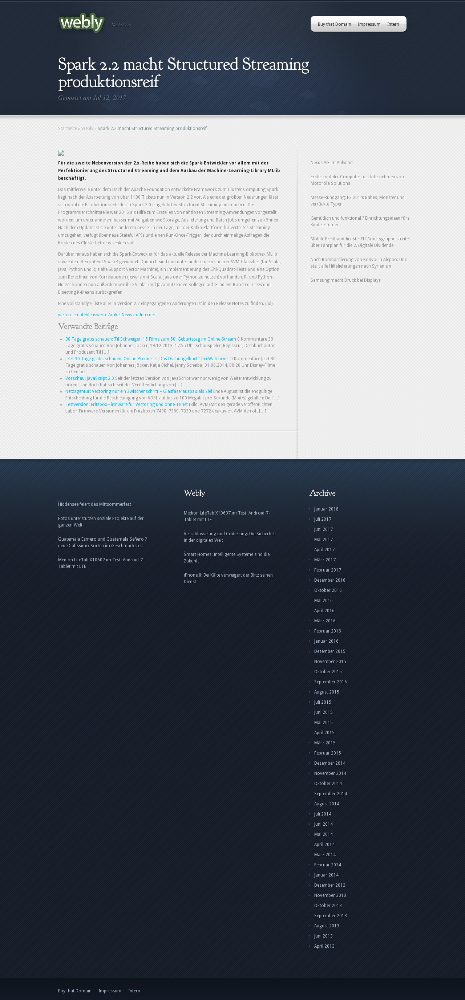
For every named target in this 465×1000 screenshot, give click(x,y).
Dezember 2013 (329, 885)
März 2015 (325, 742)
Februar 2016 (327, 631)
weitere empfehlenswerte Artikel (89, 314)
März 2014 (325, 854)
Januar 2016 (326, 641)
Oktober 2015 (328, 671)
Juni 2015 (323, 712)
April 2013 (324, 946)
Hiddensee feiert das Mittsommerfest (94, 504)
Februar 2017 (327, 570)
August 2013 (326, 925)
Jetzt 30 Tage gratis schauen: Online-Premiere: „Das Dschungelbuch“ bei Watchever (147, 358)
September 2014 (330, 793)
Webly (87, 128)
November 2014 (330, 773)
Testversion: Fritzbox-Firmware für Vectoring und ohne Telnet (126, 404)
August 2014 (326, 803)
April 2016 (324, 610)
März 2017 (325, 559)
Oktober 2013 (328, 905)
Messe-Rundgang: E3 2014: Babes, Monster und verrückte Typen (358, 201)
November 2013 (330, 895)
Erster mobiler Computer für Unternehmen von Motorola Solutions (357, 180)
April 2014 (324, 844)
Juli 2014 (322, 814)
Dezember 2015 (329, 651)
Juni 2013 (323, 936)
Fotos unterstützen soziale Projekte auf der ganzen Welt (101, 522)
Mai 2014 (323, 834)
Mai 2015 (323, 722)
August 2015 (326, 692)
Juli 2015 (322, 702)
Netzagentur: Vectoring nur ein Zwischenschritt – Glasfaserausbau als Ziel (138, 391)
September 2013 (330, 915)
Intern (393, 24)
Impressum (369, 24)
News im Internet (138, 314)
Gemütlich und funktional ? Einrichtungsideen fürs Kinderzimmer (360, 221)
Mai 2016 (323, 600)
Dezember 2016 (329, 580)
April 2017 (324, 549)
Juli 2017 (322, 519)
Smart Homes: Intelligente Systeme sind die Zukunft (227, 558)
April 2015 (324, 732)
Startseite (67, 128)
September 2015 (330, 681)
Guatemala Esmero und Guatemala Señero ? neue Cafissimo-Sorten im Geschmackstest (102, 542)
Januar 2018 (326, 509)
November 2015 (330, 661)
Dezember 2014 (329, 763)
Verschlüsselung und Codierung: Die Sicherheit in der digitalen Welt (230, 537)
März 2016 (325, 620)
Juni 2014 (323, 824)
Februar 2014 (327, 864)
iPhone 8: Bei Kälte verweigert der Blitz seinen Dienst (228, 578)
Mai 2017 (323, 539)
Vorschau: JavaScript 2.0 (89, 378)
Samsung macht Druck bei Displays (346, 280)
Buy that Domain (334, 24)
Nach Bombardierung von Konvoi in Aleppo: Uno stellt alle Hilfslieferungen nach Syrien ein (359, 263)
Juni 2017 (323, 529)
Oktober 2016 (328, 590)
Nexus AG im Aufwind (332, 162)
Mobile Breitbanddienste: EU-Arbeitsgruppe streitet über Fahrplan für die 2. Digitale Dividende (360, 242)
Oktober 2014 (328, 783)
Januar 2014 (326, 875)
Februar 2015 (327, 753)
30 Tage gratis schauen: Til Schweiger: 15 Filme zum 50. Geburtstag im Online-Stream (150, 339)
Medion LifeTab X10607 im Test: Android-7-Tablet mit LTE (101, 563)
